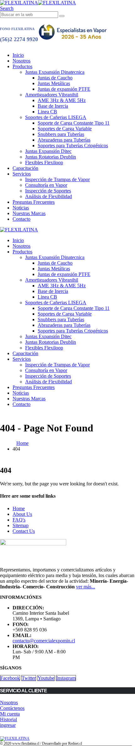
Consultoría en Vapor (46, 185)
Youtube (46, 678)
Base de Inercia (53, 106)
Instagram (66, 678)
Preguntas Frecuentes (34, 202)
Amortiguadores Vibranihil (51, 94)
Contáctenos (12, 708)
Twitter (29, 678)
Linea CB (47, 111)
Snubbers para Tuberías (61, 134)
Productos (22, 66)
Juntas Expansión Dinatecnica (54, 72)
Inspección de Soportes (48, 190)
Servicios (22, 173)
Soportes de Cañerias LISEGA (55, 117)
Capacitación (25, 168)
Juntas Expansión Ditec (48, 151)
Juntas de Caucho (55, 77)
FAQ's (19, 519)
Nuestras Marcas (29, 213)
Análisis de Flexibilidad (48, 196)
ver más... (85, 586)
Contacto (21, 219)
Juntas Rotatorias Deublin (50, 156)
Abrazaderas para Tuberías (64, 140)
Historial (8, 719)
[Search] (61, 16)
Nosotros (21, 60)
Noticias (21, 207)
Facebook (10, 678)
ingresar (8, 725)
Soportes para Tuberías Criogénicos (73, 145)
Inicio (18, 55)
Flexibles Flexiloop (44, 162)
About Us (22, 514)
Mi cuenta (10, 713)
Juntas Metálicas (54, 83)
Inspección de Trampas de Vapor (57, 179)
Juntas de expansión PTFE (64, 89)
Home (19, 508)
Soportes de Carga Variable (65, 128)
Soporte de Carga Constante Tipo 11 (74, 123)
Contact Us (24, 531)
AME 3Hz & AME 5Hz (62, 100)
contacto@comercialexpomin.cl (44, 640)
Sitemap (21, 525)
